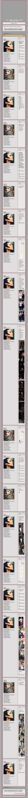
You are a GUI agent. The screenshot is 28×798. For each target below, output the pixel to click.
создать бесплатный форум (19, 793)
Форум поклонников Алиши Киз (11, 28)
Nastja (5, 66)
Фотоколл (21, 28)
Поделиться (21, 37)
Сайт (7, 19)
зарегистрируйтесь (17, 26)
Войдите (10, 26)
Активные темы (14, 23)
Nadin (5, 39)
